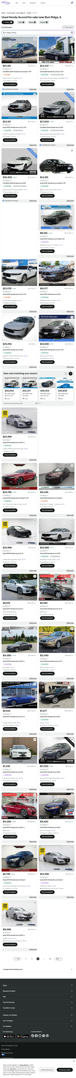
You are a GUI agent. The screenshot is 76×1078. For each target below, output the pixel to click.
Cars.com (13, 1069)
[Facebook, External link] (36, 1035)
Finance (43, 3)
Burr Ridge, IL (21, 13)
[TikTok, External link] (32, 1035)
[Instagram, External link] (43, 1035)
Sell (24, 3)
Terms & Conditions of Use (9, 1045)
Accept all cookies (65, 1070)
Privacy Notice (5, 1049)
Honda (29, 13)
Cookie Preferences (7, 1058)
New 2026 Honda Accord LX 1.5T (10, 395)
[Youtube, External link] (40, 1035)
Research (33, 3)
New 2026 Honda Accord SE (27, 395)
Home (3, 13)
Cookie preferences (47, 1070)
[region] (38, 1068)
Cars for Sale (11, 13)
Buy (17, 3)
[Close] (74, 1061)
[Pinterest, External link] (47, 1035)
